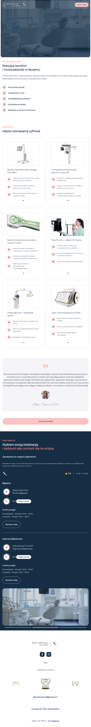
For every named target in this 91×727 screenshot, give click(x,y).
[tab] (18, 627)
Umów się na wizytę (46, 421)
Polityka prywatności (45, 670)
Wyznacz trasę (11, 524)
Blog (46, 663)
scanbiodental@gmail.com (47, 697)
